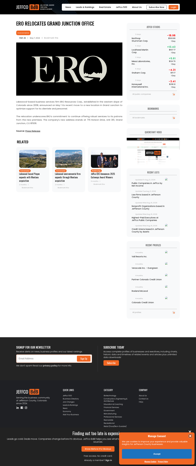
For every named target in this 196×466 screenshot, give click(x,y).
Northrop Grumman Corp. (140, 39)
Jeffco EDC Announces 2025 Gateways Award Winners (103, 175)
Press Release (32, 131)
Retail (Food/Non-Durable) (115, 426)
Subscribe (111, 363)
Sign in (108, 460)
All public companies (141, 94)
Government (109, 410)
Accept (156, 454)
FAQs (141, 402)
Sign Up (83, 358)
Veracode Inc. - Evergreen (145, 268)
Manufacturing (110, 413)
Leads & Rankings (85, 7)
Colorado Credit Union (143, 302)
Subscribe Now (156, 7)
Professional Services (113, 417)
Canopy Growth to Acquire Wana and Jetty (36, 326)
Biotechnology (96, 171)
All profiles (136, 312)
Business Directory (71, 399)
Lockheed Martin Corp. (140, 51)
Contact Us (143, 399)
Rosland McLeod (140, 291)
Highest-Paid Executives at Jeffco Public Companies (145, 219)
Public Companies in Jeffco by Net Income (147, 184)
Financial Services (111, 407)
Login (173, 7)
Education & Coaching (113, 404)
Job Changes (68, 402)
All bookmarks (138, 117)
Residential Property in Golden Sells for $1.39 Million (41, 324)
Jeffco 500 (121, 7)
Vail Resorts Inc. (139, 256)
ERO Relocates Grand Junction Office (55, 23)
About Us (137, 7)
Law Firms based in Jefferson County (146, 196)
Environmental (23, 33)
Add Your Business (71, 414)
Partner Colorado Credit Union (147, 279)
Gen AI (22, 37)
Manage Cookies (150, 461)
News (68, 7)
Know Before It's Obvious (98, 448)
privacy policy (50, 365)
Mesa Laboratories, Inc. (141, 62)
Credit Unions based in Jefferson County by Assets (148, 230)
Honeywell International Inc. (140, 85)
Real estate (108, 420)
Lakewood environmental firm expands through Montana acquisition (68, 177)
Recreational (109, 423)
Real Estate (105, 7)
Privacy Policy (163, 461)
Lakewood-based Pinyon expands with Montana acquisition (29, 177)
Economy (67, 411)
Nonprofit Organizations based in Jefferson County (148, 207)
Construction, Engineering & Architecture (115, 400)
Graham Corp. (139, 72)
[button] (190, 436)
